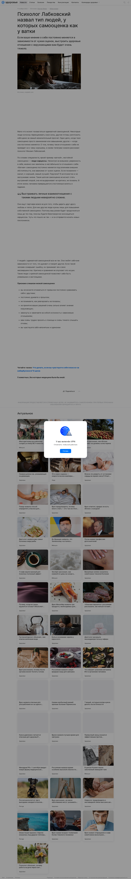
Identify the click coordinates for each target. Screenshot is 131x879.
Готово (65, 451)
